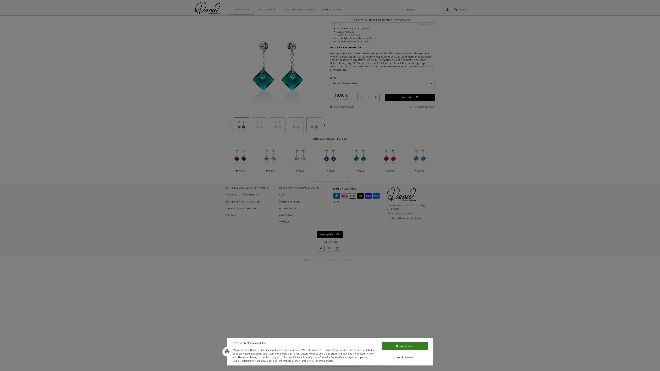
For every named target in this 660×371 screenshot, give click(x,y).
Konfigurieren (405, 357)
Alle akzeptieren (404, 346)
